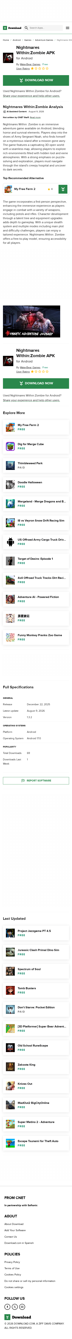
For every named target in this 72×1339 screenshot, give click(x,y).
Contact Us (10, 1236)
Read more (35, 117)
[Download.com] (12, 28)
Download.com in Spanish (19, 1243)
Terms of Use (12, 1268)
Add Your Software (15, 1230)
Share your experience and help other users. (31, 96)
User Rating (23, 68)
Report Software (39, 780)
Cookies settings (13, 1287)
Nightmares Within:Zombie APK (35, 52)
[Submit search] (26, 28)
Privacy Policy (12, 1262)
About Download (13, 1224)
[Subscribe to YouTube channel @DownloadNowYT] (22, 1307)
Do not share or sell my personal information (29, 1281)
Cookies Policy (12, 1274)
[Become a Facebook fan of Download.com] (7, 1307)
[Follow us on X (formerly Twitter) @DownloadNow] (15, 1307)
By (28, 64)
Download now (39, 80)
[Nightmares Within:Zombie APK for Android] (8, 58)
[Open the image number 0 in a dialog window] (31, 321)
